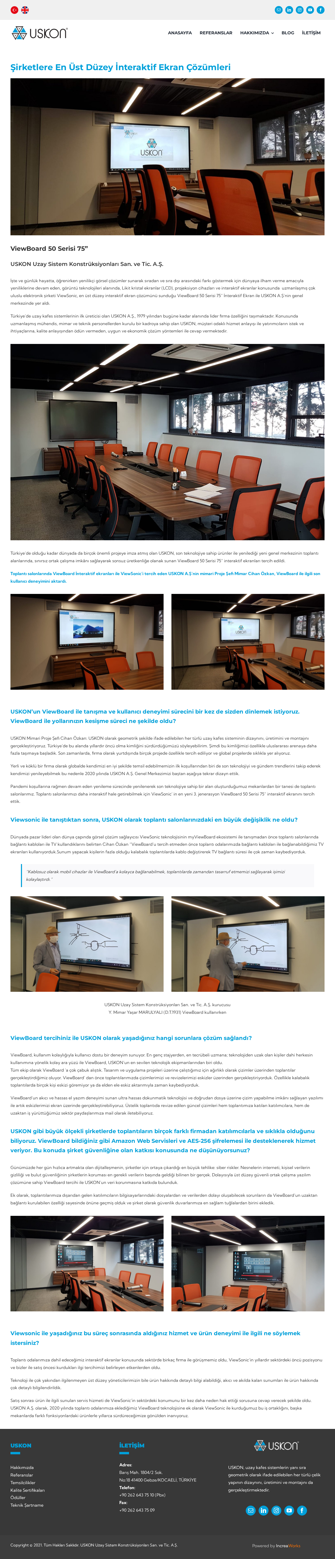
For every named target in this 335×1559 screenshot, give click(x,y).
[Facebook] (302, 1511)
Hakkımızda (22, 1467)
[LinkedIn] (264, 1511)
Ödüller (17, 1497)
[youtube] (310, 10)
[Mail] (251, 1511)
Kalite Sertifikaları (27, 1490)
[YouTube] (289, 1511)
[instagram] (300, 10)
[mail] (279, 10)
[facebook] (321, 10)
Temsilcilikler (22, 1482)
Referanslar (21, 1475)
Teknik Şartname (26, 1505)
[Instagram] (276, 1511)
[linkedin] (289, 10)
